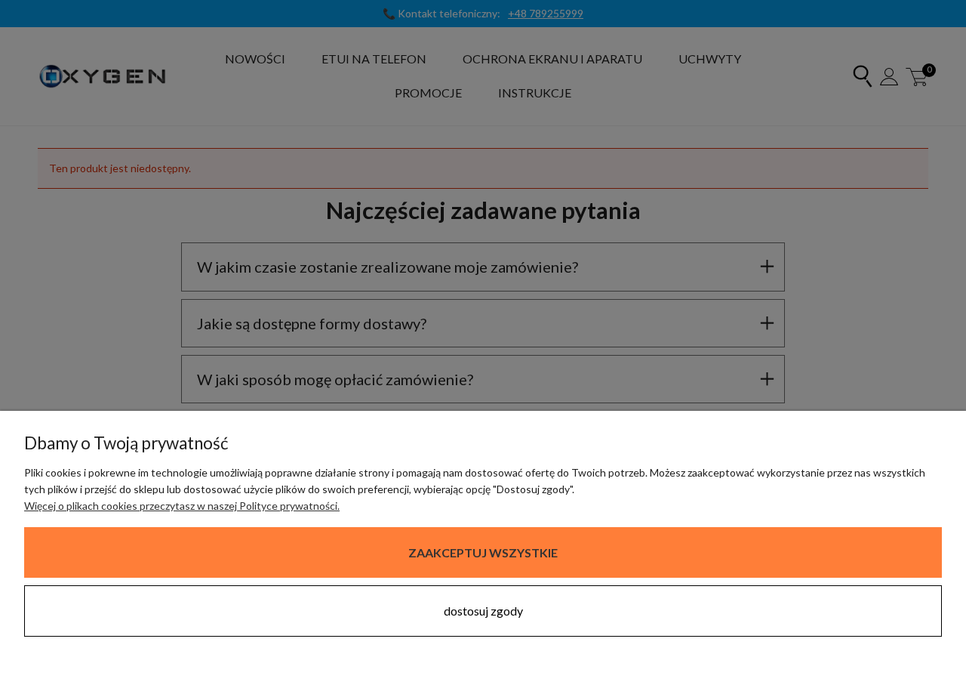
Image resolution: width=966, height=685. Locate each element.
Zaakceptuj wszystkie (483, 552)
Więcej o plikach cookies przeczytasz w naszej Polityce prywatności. (182, 505)
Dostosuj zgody (483, 610)
